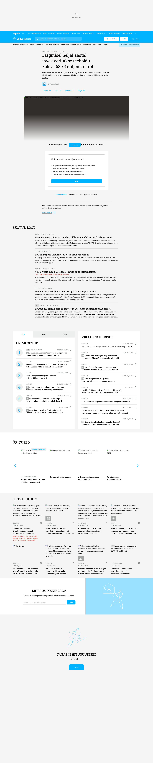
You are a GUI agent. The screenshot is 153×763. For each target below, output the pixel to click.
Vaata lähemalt (61, 194)
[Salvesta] (70, 350)
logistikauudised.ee (63, 33)
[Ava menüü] (22, 33)
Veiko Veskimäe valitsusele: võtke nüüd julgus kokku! (65, 271)
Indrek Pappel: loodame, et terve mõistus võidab (62, 254)
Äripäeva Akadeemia (28, 476)
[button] (44, 602)
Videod (56, 45)
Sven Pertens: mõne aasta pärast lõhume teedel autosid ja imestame (73, 237)
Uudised (38, 251)
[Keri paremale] (137, 465)
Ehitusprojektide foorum (60, 477)
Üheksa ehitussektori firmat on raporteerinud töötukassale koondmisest (24, 531)
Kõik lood (24, 45)
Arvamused (39, 234)
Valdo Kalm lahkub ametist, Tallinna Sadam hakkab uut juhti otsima (56, 571)
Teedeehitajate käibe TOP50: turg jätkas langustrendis (65, 291)
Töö (99, 45)
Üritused (48, 45)
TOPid (31, 45)
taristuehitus (47, 213)
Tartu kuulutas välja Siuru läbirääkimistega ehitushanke (105, 401)
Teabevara (64, 45)
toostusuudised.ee (49, 33)
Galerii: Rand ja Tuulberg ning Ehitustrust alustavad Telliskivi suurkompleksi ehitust (59, 531)
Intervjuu (82, 523)
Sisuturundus (75, 45)
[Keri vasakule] (15, 465)
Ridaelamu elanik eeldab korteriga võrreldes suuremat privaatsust (73, 308)
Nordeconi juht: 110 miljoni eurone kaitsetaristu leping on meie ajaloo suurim (90, 531)
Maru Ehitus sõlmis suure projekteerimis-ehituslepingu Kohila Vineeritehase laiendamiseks (92, 571)
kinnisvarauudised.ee (34, 33)
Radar (105, 45)
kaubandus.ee (75, 33)
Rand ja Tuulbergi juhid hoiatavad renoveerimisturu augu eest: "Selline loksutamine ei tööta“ (125, 531)
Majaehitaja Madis (89, 45)
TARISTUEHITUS (47, 51)
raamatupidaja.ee (114, 33)
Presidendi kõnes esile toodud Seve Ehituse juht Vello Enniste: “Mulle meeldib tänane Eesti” (26, 571)
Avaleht (16, 45)
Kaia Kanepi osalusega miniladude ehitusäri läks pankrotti (107, 347)
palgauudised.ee (127, 33)
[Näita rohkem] (135, 33)
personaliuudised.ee (88, 33)
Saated (29, 396)
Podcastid (39, 45)
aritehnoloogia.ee (101, 33)
